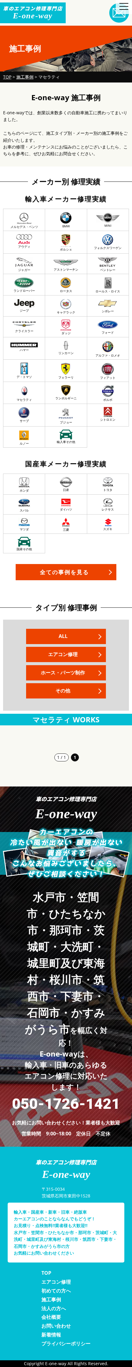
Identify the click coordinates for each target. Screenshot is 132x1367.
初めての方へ (56, 1290)
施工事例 (51, 1299)
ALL (63, 636)
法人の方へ (53, 1308)
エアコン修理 (63, 654)
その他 (63, 690)
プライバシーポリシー (66, 1343)
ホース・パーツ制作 (63, 672)
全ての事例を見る (64, 572)
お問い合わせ (56, 1325)
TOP (46, 1273)
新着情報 (51, 1334)
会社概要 (51, 1317)
